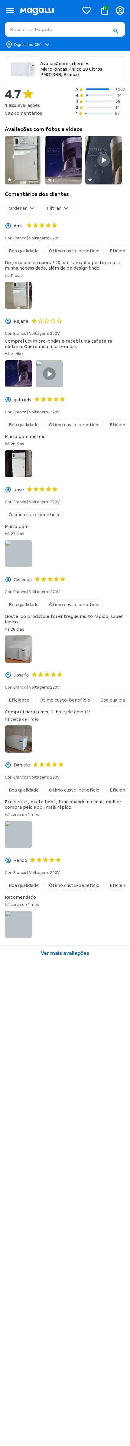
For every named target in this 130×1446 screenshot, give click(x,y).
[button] (115, 31)
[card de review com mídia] (23, 160)
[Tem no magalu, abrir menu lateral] (10, 10)
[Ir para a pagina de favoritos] (86, 10)
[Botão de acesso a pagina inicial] (47, 10)
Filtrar (54, 208)
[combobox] (65, 29)
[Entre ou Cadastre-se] (120, 10)
